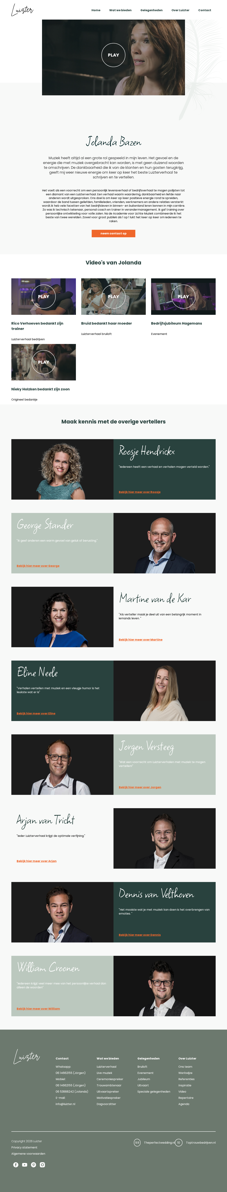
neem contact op (113, 233)
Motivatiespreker (109, 1098)
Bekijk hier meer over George (38, 566)
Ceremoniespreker (110, 1079)
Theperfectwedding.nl (159, 1143)
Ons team (185, 1067)
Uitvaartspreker (108, 1092)
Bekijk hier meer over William (38, 1009)
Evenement (145, 1073)
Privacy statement (24, 1147)
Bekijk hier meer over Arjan (37, 861)
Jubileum (143, 1079)
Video (182, 1092)
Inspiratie (184, 1085)
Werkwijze (185, 1073)
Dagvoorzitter (106, 1104)
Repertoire (185, 1098)
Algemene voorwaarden (28, 1154)
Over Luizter (180, 10)
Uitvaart (143, 1085)
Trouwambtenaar (109, 1085)
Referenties (186, 1079)
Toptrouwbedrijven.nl (201, 1143)
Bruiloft (142, 1067)
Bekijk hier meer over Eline (36, 713)
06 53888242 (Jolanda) (72, 1092)
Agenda (183, 1104)
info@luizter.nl (65, 1104)
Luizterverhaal (106, 1067)
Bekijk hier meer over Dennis (140, 935)
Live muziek (104, 1073)
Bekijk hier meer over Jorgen (140, 787)
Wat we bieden (120, 10)
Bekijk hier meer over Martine (140, 640)
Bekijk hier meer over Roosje (139, 492)
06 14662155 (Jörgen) (71, 1073)
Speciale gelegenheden (153, 1092)
